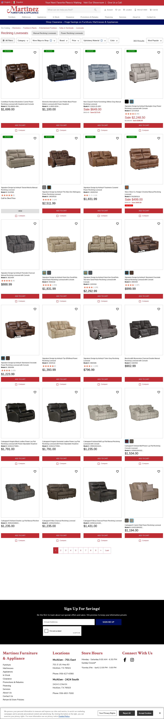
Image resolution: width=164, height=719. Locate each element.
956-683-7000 (66, 693)
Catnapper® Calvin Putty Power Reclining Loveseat (143, 525)
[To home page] (23, 10)
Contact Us (151, 17)
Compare (21, 130)
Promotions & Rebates (89, 17)
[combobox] (22, 40)
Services (122, 17)
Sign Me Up (108, 622)
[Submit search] (95, 10)
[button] (5, 2)
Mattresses (26, 17)
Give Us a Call (114, 2)
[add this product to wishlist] (35, 52)
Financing (109, 17)
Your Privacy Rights (107, 713)
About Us (136, 17)
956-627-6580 (66, 673)
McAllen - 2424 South (66, 679)
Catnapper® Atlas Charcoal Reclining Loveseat (58, 521)
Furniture (11, 17)
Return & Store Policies (13, 699)
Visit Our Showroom (94, 2)
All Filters (9, 40)
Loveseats (80, 28)
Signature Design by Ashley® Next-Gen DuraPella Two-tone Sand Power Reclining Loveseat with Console (101, 279)
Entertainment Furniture (48, 28)
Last (107, 550)
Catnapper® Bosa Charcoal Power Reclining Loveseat (103, 521)
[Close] (160, 713)
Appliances (41, 17)
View (20, 211)
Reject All (127, 713)
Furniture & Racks (30, 28)
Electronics (16, 28)
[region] (82, 713)
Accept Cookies (145, 713)
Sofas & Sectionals (66, 28)
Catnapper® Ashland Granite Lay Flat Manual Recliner (20, 521)
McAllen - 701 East (64, 660)
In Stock (56, 17)
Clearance (70, 17)
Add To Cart (20, 125)
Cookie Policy (64, 716)
